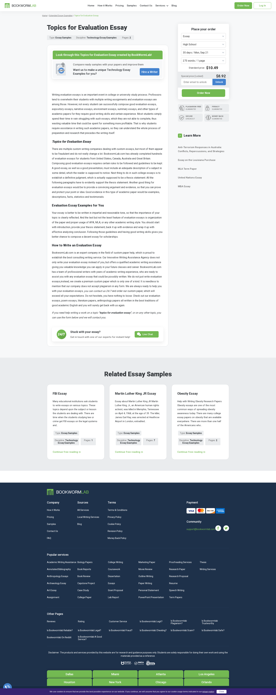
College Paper (84, 597)
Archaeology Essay (56, 583)
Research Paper (177, 569)
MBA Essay (184, 186)
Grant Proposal (115, 590)
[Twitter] (226, 528)
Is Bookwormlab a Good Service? (90, 638)
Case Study (83, 590)
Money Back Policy (117, 538)
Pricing (119, 5)
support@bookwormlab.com (201, 529)
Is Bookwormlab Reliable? (60, 630)
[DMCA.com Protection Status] (139, 663)
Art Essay (52, 590)
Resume (173, 583)
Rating (81, 621)
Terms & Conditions (117, 510)
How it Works (105, 5)
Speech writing (176, 590)
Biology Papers (84, 562)
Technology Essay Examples (102, 37)
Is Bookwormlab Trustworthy (210, 622)
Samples (132, 5)
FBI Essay (60, 393)
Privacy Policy (114, 517)
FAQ (49, 538)
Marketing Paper (146, 562)
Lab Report (113, 597)
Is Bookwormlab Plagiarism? (179, 622)
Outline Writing (145, 576)
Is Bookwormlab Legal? (89, 630)
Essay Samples (63, 37)
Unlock (219, 82)
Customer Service (118, 621)
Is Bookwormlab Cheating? (153, 630)
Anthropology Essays (57, 576)
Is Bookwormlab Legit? (151, 621)
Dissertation (114, 576)
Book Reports (84, 569)
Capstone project (86, 583)
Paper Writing (145, 583)
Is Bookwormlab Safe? (213, 630)
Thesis (203, 562)
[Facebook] (219, 528)
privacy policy (208, 692)
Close (221, 692)
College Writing (115, 562)
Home (91, 5)
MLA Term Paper (187, 168)
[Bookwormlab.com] (20, 5)
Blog (174, 5)
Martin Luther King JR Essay (135, 393)
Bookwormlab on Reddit (59, 637)
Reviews (51, 621)
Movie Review (145, 569)
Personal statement (148, 590)
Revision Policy (115, 531)
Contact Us (146, 5)
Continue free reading (65, 452)
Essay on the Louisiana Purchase (196, 160)
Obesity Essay (187, 393)
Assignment (53, 597)
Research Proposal (178, 576)
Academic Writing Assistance (61, 562)
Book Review (83, 576)
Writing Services (208, 569)
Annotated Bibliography (59, 569)
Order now (243, 5)
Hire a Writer (150, 72)
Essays (111, 583)
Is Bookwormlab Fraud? (120, 630)
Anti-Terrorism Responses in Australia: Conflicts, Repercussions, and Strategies (201, 149)
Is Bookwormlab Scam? (182, 630)
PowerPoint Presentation (151, 597)
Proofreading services (180, 562)
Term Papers (175, 597)
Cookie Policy (114, 524)
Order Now (203, 92)
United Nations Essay (190, 177)
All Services (83, 510)
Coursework (114, 569)
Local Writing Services (88, 517)
